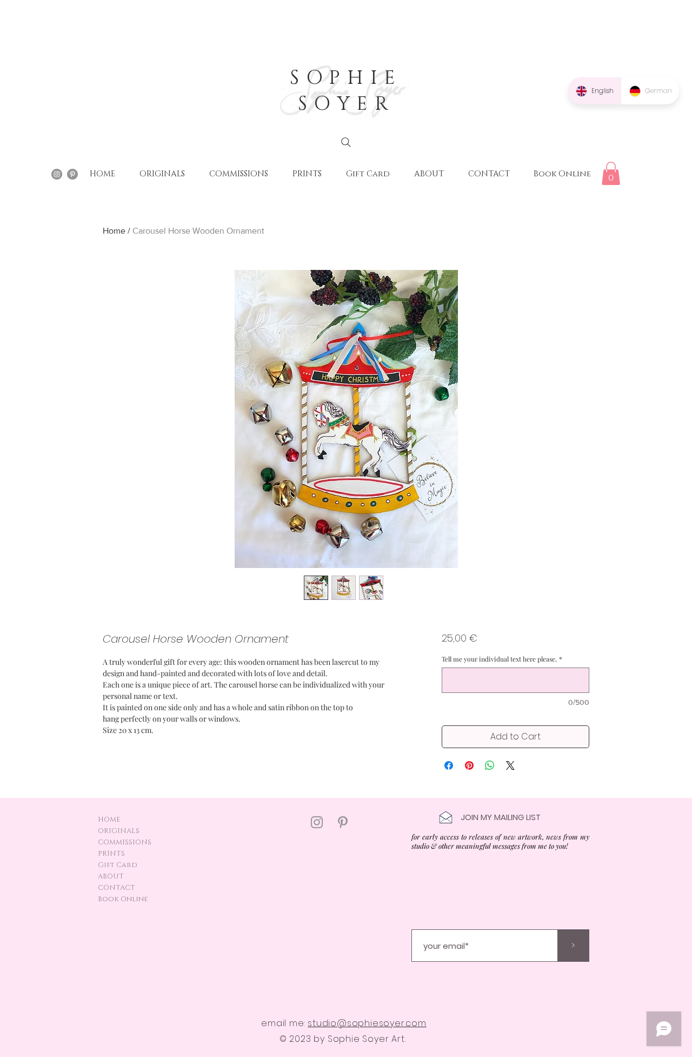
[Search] (346, 142)
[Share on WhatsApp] (489, 765)
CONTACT (116, 888)
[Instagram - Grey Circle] (56, 174)
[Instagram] (317, 822)
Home (114, 230)
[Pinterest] (343, 822)
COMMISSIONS (124, 842)
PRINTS (111, 853)
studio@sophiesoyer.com (367, 1023)
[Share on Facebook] (448, 765)
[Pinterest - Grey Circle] (72, 174)
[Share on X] (510, 765)
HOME (109, 819)
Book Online (123, 899)
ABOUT (111, 876)
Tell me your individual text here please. (502, 659)
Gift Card (117, 865)
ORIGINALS (118, 831)
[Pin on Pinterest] (469, 765)
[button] (611, 173)
